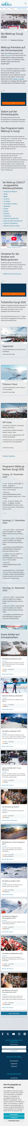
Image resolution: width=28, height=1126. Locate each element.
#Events (4, 674)
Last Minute (14, 1078)
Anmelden (14, 1051)
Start (2, 8)
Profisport (12, 8)
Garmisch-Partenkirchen (11, 218)
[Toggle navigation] (25, 3)
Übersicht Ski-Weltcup (10, 191)
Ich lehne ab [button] (14, 1117)
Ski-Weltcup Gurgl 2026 (22, 8)
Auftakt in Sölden (18, 79)
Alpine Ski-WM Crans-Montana (13, 221)
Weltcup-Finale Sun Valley (12, 225)
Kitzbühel (6, 213)
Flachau (6, 208)
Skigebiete (14, 1063)
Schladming (7, 216)
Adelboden (7, 206)
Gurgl (8, 55)
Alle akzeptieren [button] (14, 1114)
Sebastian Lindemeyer (17, 40)
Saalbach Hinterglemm (11, 223)
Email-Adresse (14, 1044)
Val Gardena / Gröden (10, 204)
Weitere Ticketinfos (9, 456)
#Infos (9, 820)
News (6, 8)
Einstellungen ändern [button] (14, 1120)
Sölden (6, 194)
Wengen (6, 211)
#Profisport (10, 674)
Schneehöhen (14, 1061)
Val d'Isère (7, 201)
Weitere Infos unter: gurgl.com (12, 274)
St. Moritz (6, 199)
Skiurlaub (14, 1066)
